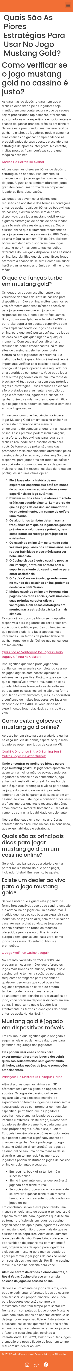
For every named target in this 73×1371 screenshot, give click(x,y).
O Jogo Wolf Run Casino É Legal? (25, 953)
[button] (68, 5)
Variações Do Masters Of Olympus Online (32, 1077)
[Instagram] (27, 1364)
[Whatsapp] (36, 1364)
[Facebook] (46, 1364)
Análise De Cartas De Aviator (23, 162)
